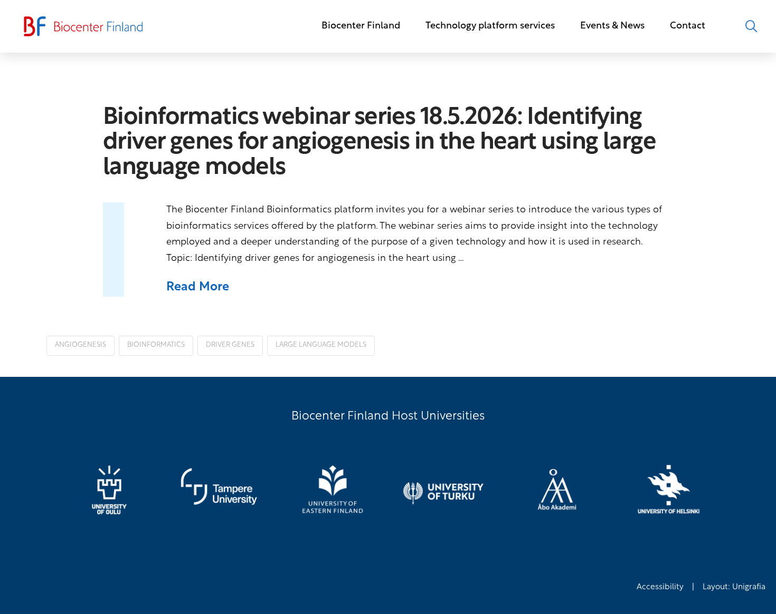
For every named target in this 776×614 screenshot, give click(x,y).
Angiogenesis (80, 345)
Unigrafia (748, 587)
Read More (197, 287)
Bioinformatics (156, 345)
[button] (751, 26)
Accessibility (660, 587)
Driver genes (230, 345)
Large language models (321, 345)
